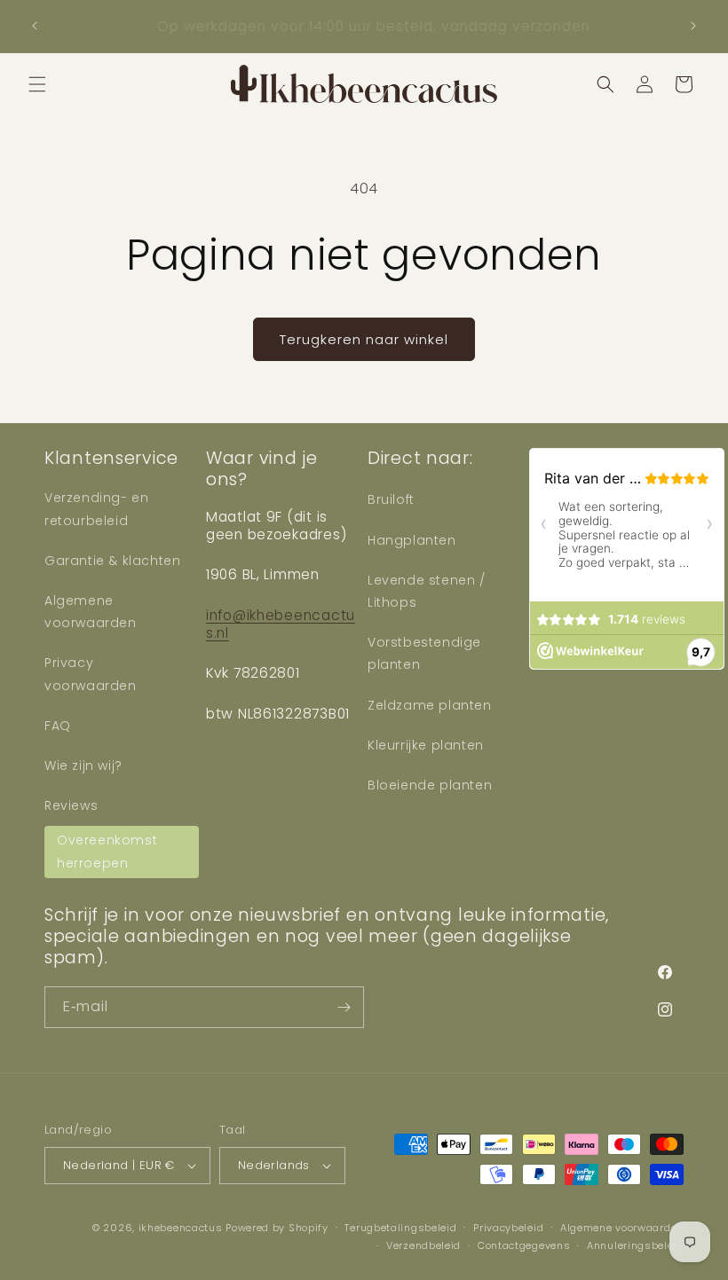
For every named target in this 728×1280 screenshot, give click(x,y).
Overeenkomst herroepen (107, 851)
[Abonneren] (343, 1007)
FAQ (57, 725)
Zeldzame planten (430, 705)
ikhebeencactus (180, 1228)
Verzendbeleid (423, 1245)
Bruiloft (391, 499)
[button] (37, 84)
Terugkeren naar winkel (364, 339)
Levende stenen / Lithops (427, 591)
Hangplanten (412, 540)
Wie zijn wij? (83, 765)
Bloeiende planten (430, 785)
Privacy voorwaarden (90, 674)
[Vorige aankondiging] (34, 25)
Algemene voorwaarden (90, 612)
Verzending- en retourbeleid (96, 509)
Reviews (71, 805)
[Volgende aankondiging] (693, 25)
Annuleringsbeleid (635, 1245)
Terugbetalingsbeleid (400, 1228)
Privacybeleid (508, 1228)
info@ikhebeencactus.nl (280, 623)
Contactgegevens (524, 1245)
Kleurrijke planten (426, 745)
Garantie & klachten (112, 560)
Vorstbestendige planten (424, 653)
